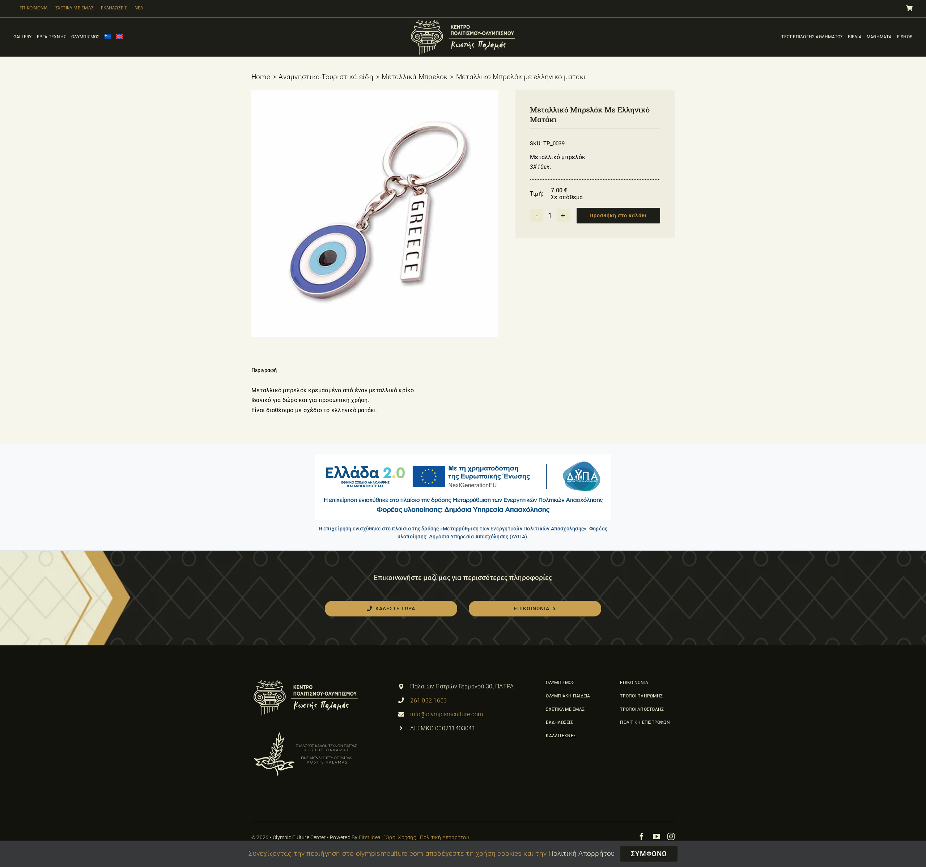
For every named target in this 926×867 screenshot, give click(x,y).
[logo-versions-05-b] (463, 20)
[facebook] (641, 836)
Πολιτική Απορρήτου (444, 837)
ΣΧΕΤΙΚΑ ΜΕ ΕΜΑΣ (74, 8)
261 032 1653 (428, 700)
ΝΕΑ (139, 8)
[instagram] (671, 836)
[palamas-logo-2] (305, 732)
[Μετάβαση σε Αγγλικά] (119, 37)
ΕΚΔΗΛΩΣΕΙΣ (114, 8)
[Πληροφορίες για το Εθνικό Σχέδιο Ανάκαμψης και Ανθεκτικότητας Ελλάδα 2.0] (463, 487)
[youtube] (656, 836)
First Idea (370, 837)
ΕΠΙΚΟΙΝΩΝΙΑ (34, 8)
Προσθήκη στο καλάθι (618, 215)
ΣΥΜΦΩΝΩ (649, 854)
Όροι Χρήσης (401, 837)
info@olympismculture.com (446, 714)
